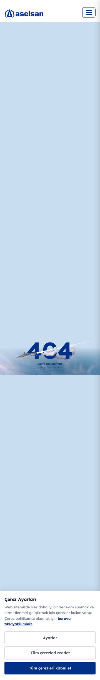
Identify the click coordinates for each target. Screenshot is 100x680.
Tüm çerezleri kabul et (50, 668)
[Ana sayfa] (43, 17)
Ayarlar (50, 637)
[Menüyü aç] (89, 12)
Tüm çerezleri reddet (50, 652)
